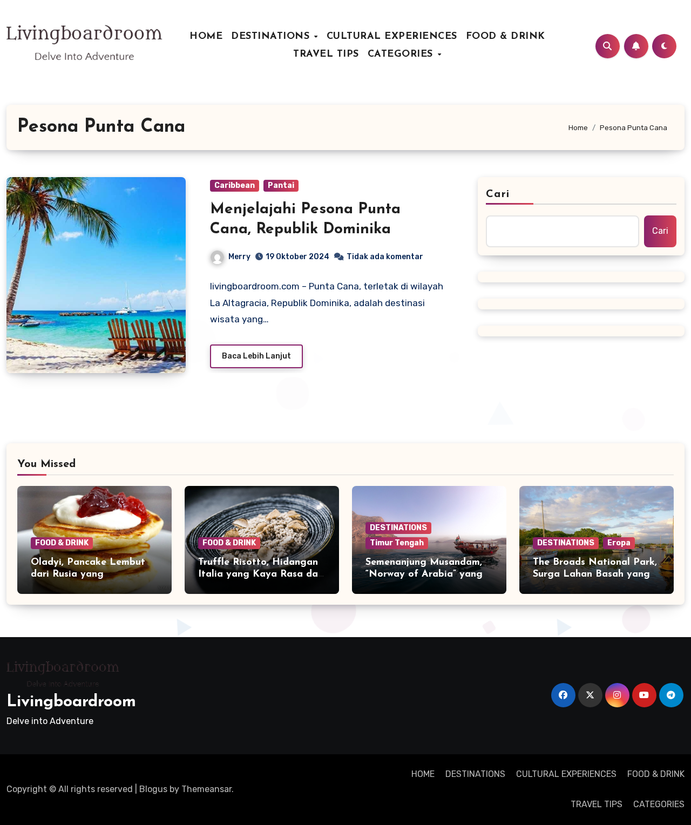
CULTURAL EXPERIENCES (392, 37)
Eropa (619, 542)
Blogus (153, 789)
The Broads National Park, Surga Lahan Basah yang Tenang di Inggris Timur (595, 574)
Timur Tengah (397, 542)
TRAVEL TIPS (326, 54)
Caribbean (234, 185)
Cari (497, 194)
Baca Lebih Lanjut (256, 356)
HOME (205, 37)
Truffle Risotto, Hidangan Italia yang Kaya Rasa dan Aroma (260, 574)
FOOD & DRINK (505, 37)
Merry (239, 256)
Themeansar (206, 789)
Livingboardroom (71, 702)
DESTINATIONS (272, 37)
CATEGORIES (402, 54)
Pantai (281, 185)
